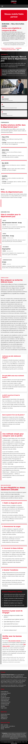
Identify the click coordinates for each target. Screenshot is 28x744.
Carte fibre (6, 724)
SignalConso (7, 727)
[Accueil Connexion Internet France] (13, 2)
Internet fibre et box (5, 714)
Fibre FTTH (5, 137)
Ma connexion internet (14, 641)
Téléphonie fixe (4, 717)
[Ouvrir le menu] (2, 6)
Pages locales (4, 707)
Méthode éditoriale (5, 699)
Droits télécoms (12, 726)
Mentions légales (14, 743)
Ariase (4, 262)
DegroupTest (6, 249)
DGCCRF (2, 727)
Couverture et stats (5, 703)
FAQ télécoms (4, 718)
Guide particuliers (5, 700)
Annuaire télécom (5, 705)
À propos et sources (5, 697)
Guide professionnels (5, 702)
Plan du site (3, 696)
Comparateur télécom (6, 693)
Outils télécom (4, 694)
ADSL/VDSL (5, 150)
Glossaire (3, 706)
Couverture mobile (4, 726)
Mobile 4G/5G (4, 715)
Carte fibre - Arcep (8, 236)
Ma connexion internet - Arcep (12, 222)
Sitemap (2, 728)
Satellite (4, 176)
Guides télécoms (4, 691)
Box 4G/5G (5, 163)
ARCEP (2, 724)
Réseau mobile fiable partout (14, 15)
